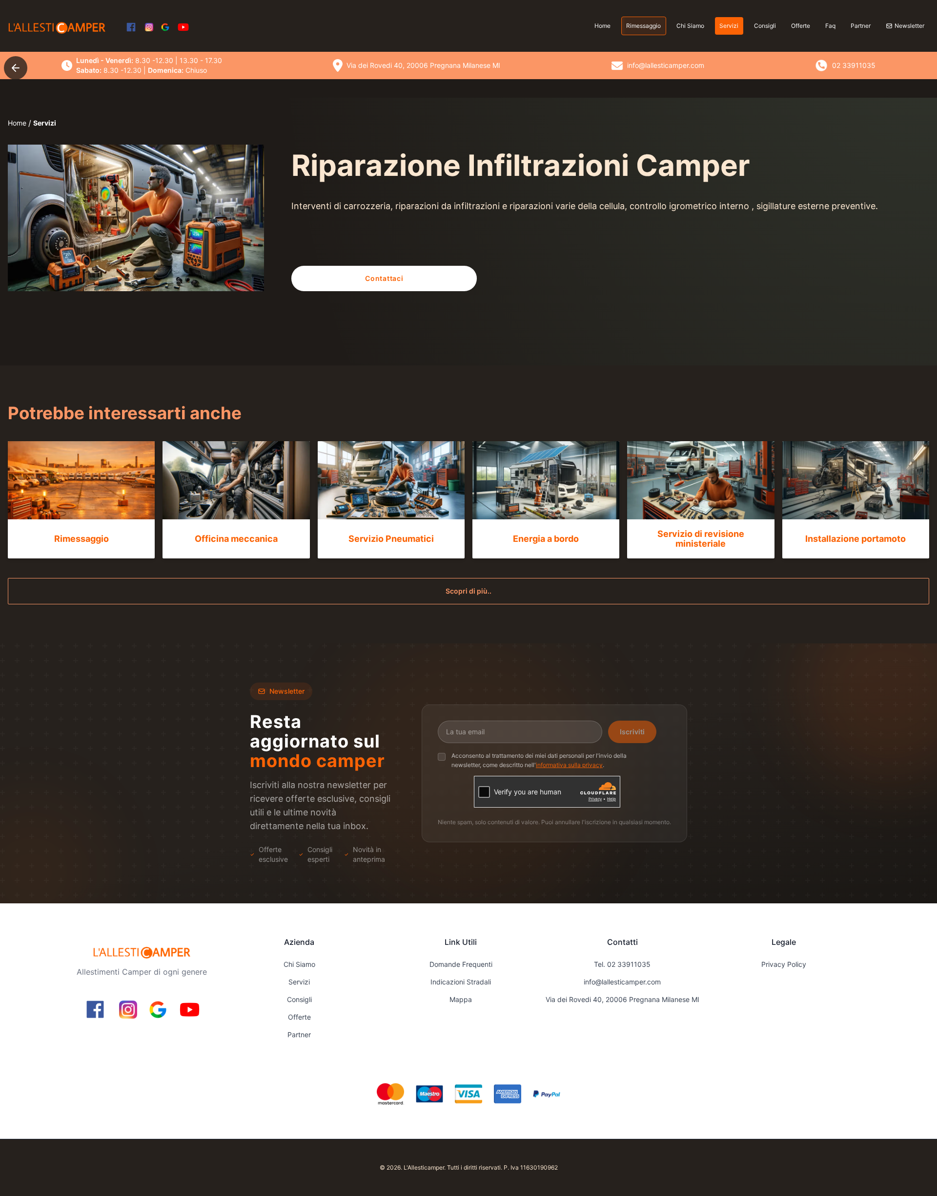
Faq (830, 25)
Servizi (728, 25)
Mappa (460, 999)
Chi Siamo (690, 25)
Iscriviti (632, 731)
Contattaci (384, 278)
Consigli (765, 25)
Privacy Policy (783, 964)
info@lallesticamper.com (622, 982)
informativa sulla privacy (569, 765)
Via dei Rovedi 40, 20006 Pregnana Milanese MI (622, 999)
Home (602, 25)
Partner (861, 25)
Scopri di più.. (468, 591)
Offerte (800, 25)
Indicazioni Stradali (460, 982)
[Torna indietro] (15, 68)
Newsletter (909, 25)
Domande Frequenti (460, 964)
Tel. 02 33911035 (622, 964)
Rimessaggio (643, 25)
